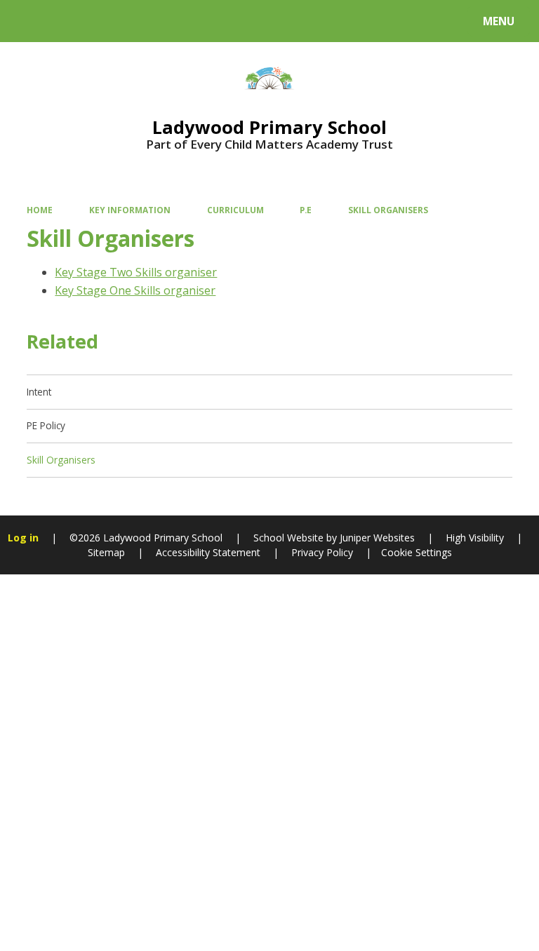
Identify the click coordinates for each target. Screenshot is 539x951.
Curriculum (235, 209)
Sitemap (106, 552)
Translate (121, 23)
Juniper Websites (376, 537)
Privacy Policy (322, 552)
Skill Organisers (388, 209)
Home (40, 209)
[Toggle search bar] (28, 21)
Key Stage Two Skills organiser (136, 272)
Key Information (130, 209)
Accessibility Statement (208, 552)
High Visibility (475, 537)
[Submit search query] (176, 19)
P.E (306, 209)
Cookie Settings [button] (416, 552)
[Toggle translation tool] (63, 21)
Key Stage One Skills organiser (135, 290)
